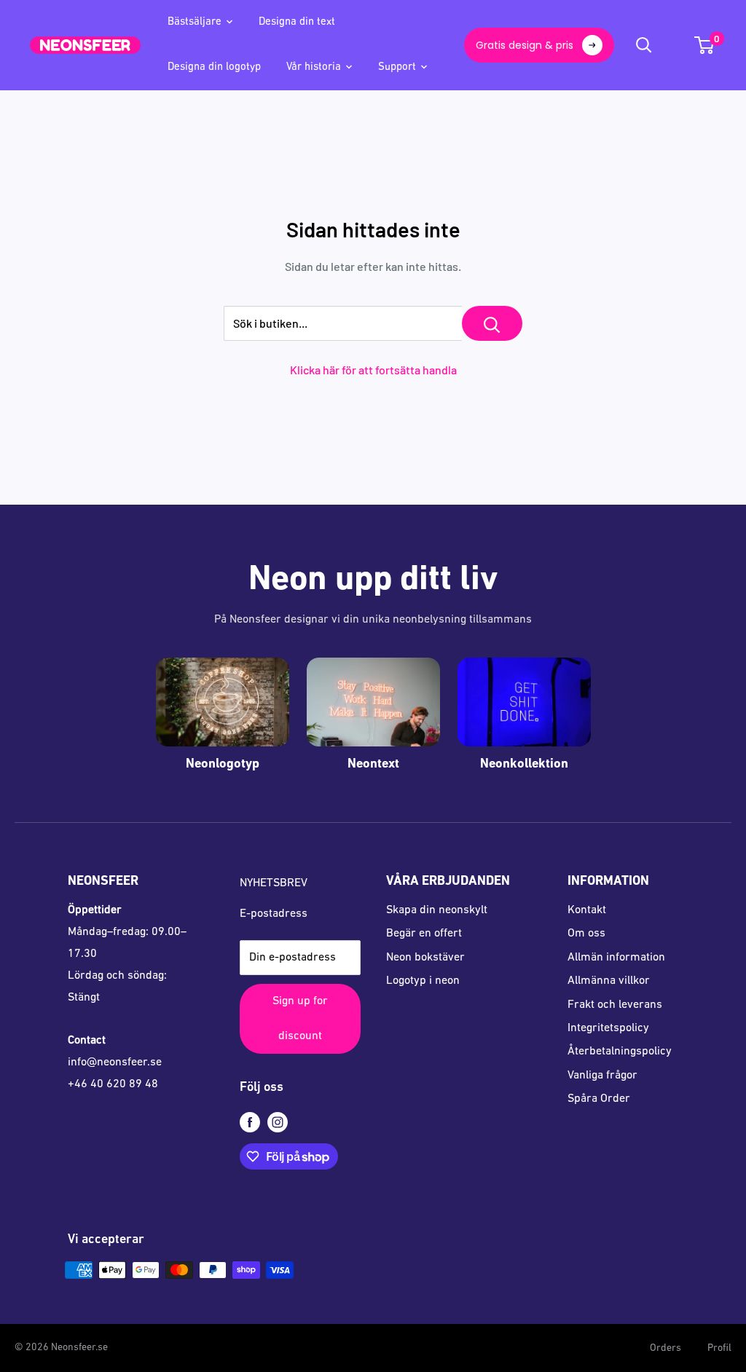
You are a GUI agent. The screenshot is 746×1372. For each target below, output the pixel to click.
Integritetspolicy (608, 1028)
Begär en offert (424, 933)
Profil (719, 1348)
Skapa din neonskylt (436, 910)
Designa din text (297, 22)
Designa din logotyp (214, 67)
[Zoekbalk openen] (644, 45)
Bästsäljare (194, 22)
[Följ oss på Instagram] (277, 1123)
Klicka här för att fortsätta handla (373, 369)
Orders (665, 1348)
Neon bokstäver (425, 957)
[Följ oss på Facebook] (250, 1123)
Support (397, 67)
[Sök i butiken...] (492, 323)
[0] (705, 45)
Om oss (586, 933)
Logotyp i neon (423, 981)
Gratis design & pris (524, 45)
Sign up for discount (300, 1019)
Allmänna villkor (609, 981)
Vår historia (313, 67)
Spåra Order (599, 1099)
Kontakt (587, 910)
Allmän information (616, 957)
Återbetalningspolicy (620, 1051)
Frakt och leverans (615, 1005)
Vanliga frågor (602, 1075)
